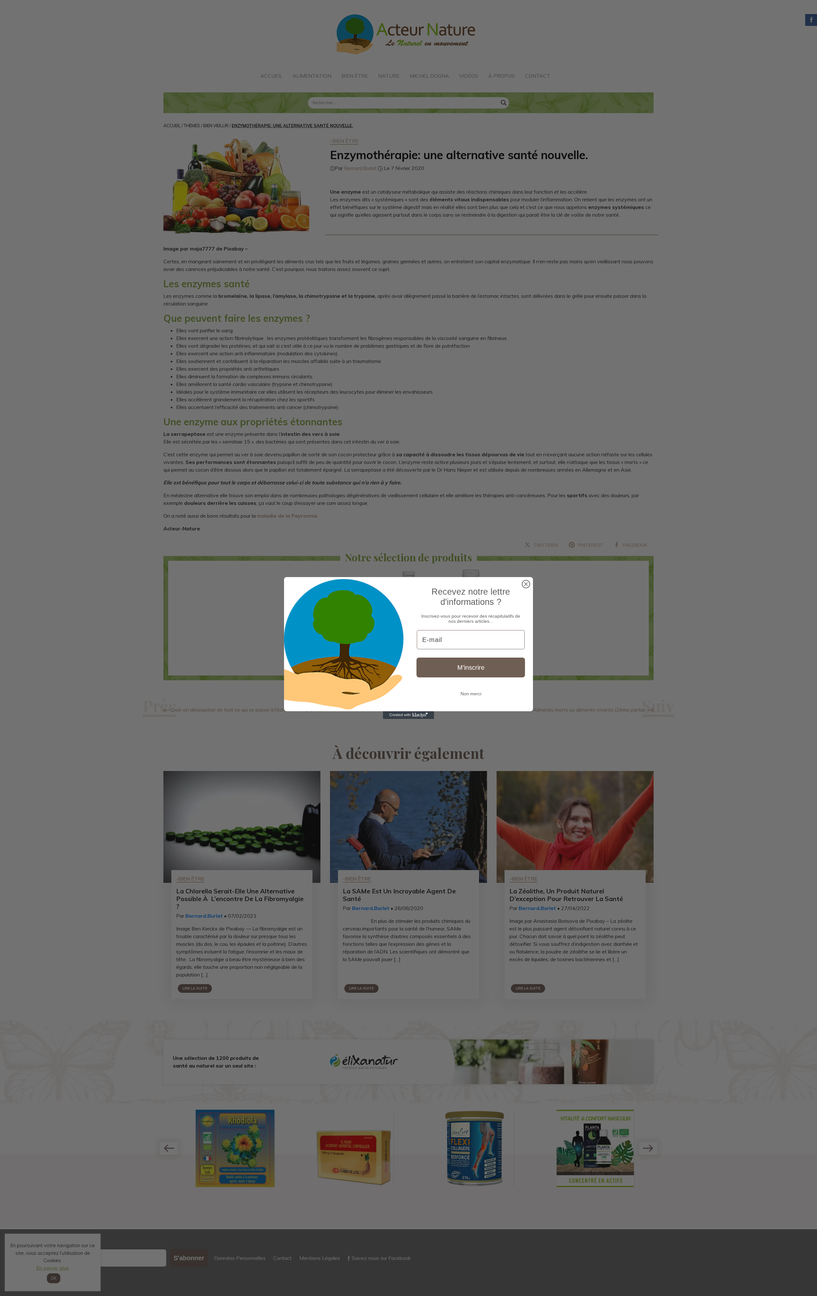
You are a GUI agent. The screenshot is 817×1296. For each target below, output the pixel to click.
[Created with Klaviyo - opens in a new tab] (408, 715)
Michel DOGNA (429, 76)
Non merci (471, 693)
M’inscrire (470, 667)
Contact (537, 76)
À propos (501, 76)
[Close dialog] (526, 584)
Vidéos (468, 76)
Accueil (271, 76)
